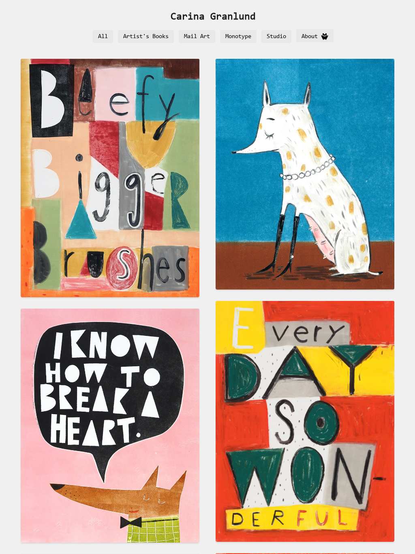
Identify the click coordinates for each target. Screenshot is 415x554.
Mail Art (197, 37)
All (103, 37)
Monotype (238, 37)
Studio (276, 37)
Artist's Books (146, 37)
